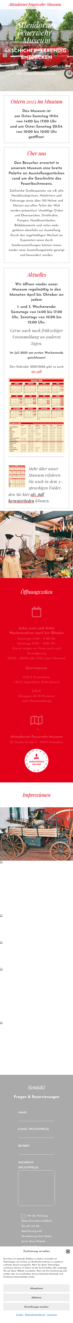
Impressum (52, 1315)
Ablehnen (36, 1297)
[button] (68, 1251)
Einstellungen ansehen (36, 1307)
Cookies (19, 1315)
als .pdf (36, 371)
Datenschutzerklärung (35, 1315)
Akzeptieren (36, 1288)
